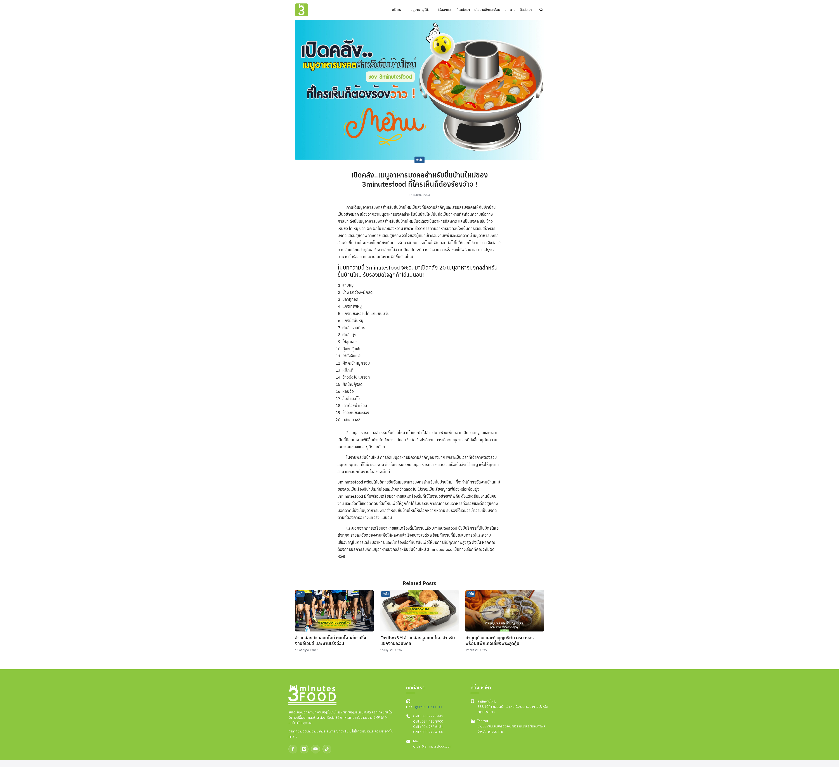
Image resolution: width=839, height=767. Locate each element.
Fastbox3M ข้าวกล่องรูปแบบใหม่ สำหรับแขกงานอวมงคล (417, 640)
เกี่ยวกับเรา (463, 10)
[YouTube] (315, 749)
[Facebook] (292, 749)
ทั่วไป (419, 160)
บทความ (509, 10)
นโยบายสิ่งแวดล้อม (487, 10)
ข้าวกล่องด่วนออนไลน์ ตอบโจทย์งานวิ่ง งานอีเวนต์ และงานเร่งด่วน (330, 640)
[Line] (304, 749)
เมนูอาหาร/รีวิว (419, 10)
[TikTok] (326, 749)
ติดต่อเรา (526, 10)
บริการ (396, 10)
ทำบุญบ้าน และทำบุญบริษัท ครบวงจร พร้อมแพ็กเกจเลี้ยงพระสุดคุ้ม (499, 640)
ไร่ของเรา (444, 10)
